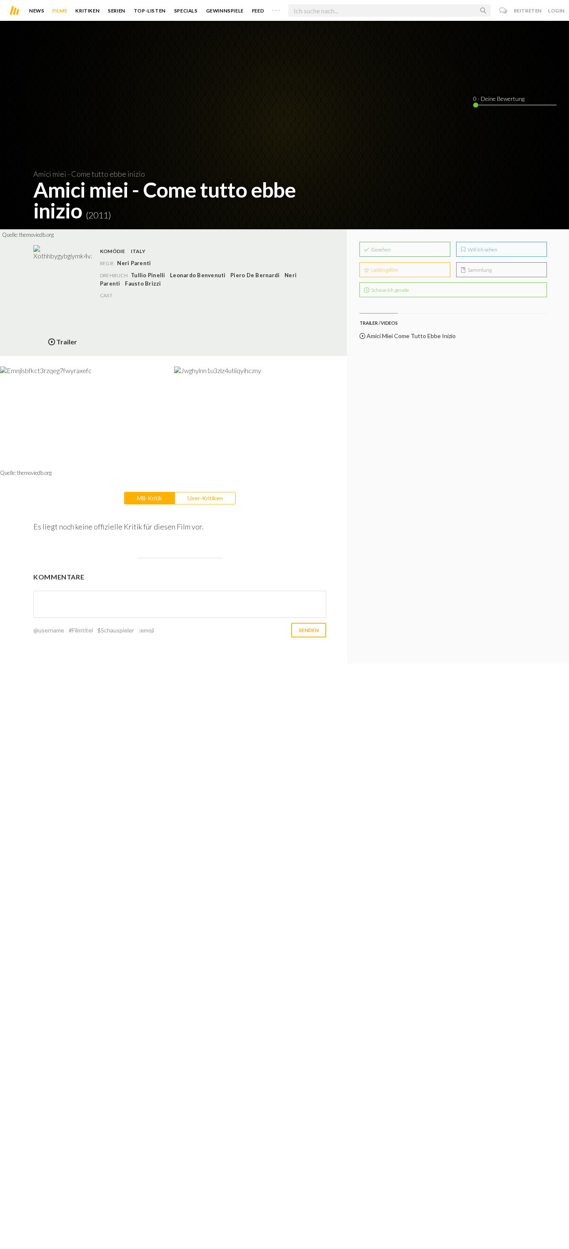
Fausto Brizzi (143, 283)
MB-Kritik (149, 498)
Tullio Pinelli (148, 275)
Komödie (112, 251)
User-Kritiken (205, 498)
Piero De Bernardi (255, 275)
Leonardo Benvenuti (197, 275)
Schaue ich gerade (389, 290)
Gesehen (380, 249)
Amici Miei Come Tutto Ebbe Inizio (410, 335)
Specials (186, 10)
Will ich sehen (482, 249)
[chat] (503, 10)
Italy (138, 251)
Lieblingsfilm (384, 270)
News (36, 10)
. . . (276, 8)
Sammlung (479, 270)
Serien (116, 10)
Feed (258, 10)
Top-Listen (150, 10)
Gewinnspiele (225, 10)
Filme (59, 10)
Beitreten (528, 10)
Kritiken (87, 10)
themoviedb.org (36, 234)
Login (556, 10)
